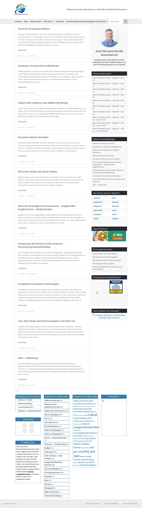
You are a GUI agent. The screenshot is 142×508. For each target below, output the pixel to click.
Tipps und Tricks (51, 492)
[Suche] (125, 21)
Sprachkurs (76, 465)
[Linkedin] (31, 430)
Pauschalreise (86, 448)
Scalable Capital (79, 459)
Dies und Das (50, 422)
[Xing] (24, 430)
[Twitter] (31, 425)
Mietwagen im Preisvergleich (103, 264)
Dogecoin (93, 412)
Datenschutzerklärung (111, 503)
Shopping (48, 488)
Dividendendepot (51, 426)
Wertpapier (91, 465)
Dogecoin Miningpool (53, 430)
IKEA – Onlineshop (28, 358)
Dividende (77, 409)
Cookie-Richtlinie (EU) (130, 503)
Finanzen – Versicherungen (55, 444)
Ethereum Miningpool (53, 434)
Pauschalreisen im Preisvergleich (105, 257)
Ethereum (80, 415)
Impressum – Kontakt (93, 503)
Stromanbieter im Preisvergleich (105, 254)
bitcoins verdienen (86, 406)
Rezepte (48, 484)
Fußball (48, 448)
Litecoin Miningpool (53, 469)
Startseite (18, 21)
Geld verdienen (80, 418)
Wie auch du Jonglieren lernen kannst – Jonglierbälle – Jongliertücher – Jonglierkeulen (107, 164)
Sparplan (82, 462)
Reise (47, 480)
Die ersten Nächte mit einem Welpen (37, 171)
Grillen (75, 424)
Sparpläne (90, 462)
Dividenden (87, 409)
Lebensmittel (77, 430)
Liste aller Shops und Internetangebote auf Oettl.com (86, 21)
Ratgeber (48, 476)
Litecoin (85, 436)
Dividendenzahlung (81, 411)
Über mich (47, 21)
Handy (79, 424)
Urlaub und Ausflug (52, 496)
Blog (25, 21)
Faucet (85, 415)
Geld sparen (49, 452)
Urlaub (83, 465)
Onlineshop (76, 438)
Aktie (91, 401)
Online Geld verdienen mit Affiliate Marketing (43, 102)
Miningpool (91, 436)
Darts (47, 418)
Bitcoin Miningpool (52, 414)
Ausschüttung (79, 403)
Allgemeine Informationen (55, 411)
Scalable (88, 456)
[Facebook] (24, 425)
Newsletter (60, 21)
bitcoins (79, 406)
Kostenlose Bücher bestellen (33, 137)
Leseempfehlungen (81, 433)
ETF (75, 415)
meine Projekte (35, 21)
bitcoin (88, 403)
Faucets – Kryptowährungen (56, 438)
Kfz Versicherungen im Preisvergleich (107, 260)
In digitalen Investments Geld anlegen (38, 283)
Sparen (75, 462)
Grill (93, 421)
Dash (93, 406)
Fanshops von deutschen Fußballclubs (38, 65)
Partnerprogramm (52, 472)
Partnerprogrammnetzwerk (82, 441)
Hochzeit (85, 423)
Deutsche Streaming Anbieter (34, 28)
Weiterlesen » (22, 50)
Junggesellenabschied (86, 427)
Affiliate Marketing (52, 400)
